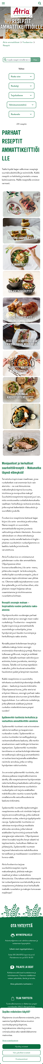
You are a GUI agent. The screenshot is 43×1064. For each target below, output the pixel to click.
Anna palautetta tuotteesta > (21, 984)
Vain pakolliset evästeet (21, 1052)
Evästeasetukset (21, 1059)
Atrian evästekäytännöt (10, 1040)
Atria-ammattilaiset (11, 42)
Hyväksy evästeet (21, 1046)
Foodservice (27, 42)
